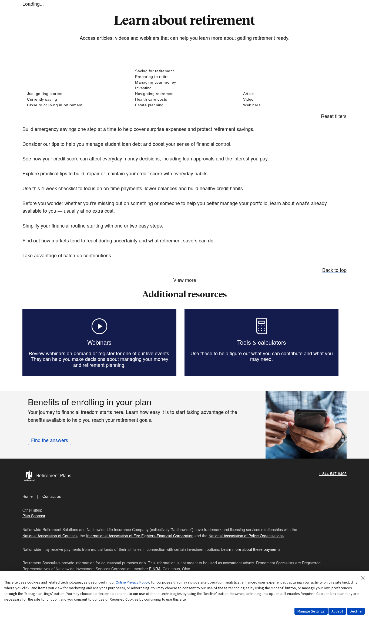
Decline (356, 611)
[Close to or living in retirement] (76, 105)
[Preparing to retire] (184, 77)
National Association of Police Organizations (246, 535)
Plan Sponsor (33, 515)
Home (27, 496)
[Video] (293, 99)
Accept (337, 611)
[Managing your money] (184, 82)
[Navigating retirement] (184, 94)
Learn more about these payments (250, 549)
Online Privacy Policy (132, 582)
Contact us (51, 496)
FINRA (154, 568)
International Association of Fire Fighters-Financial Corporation (139, 535)
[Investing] (184, 88)
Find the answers (49, 439)
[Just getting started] (76, 94)
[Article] (293, 94)
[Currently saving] (76, 99)
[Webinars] (293, 105)
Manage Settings (311, 611)
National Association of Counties (50, 535)
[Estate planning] (184, 105)
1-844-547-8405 (333, 473)
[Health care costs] (184, 99)
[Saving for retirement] (184, 71)
